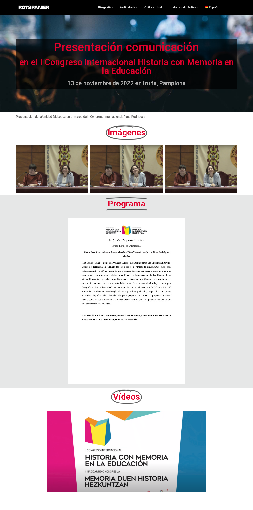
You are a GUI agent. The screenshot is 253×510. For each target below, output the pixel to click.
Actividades (128, 7)
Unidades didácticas (183, 7)
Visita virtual (153, 7)
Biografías (105, 7)
